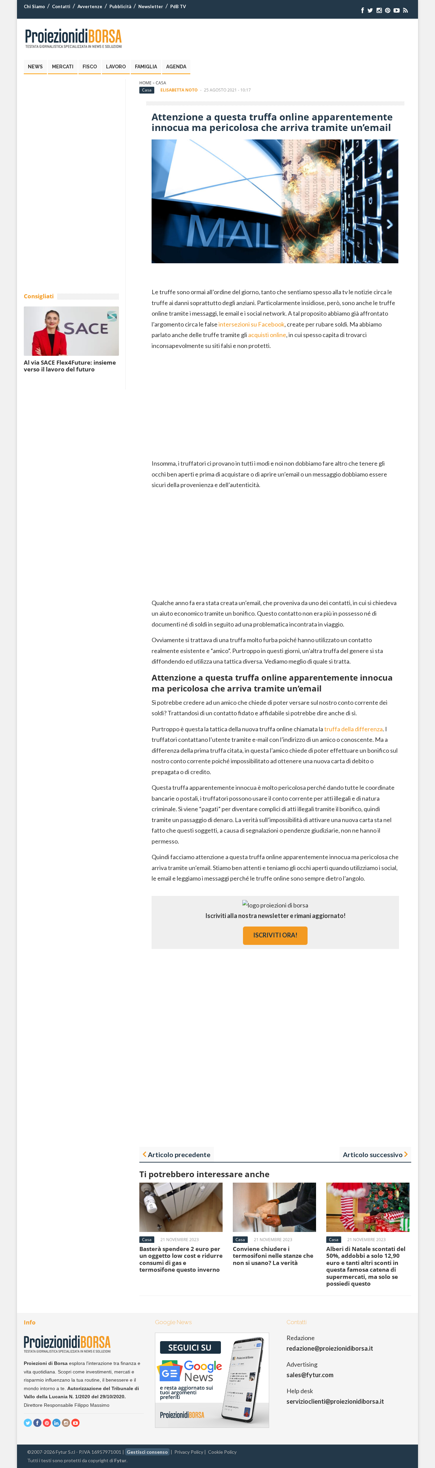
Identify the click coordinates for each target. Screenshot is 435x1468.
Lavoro (116, 66)
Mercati (62, 66)
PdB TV (178, 6)
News (35, 66)
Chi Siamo (34, 6)
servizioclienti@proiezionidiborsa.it (335, 1401)
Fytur (120, 1460)
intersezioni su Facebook (251, 324)
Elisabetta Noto (179, 90)
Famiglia (146, 66)
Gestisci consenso (147, 1452)
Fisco (90, 66)
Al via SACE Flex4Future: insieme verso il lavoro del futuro (70, 365)
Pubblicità (120, 6)
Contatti (61, 6)
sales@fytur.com (309, 1375)
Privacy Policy (188, 1452)
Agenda (176, 66)
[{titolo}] (362, 10)
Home (145, 83)
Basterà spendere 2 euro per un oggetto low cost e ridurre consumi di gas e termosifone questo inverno (181, 1259)
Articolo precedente (179, 1154)
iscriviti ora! (275, 935)
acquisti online (267, 334)
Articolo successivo (373, 1154)
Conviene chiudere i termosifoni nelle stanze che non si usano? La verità (273, 1256)
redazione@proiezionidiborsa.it (329, 1348)
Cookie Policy (222, 1452)
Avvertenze (89, 6)
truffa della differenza (353, 729)
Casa (161, 83)
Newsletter (150, 6)
